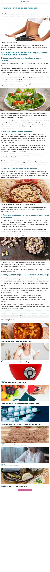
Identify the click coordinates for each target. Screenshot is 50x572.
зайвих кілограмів (11, 158)
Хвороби (3, 381)
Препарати (3, 422)
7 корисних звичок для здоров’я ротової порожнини (17, 362)
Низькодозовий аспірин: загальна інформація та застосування (20, 424)
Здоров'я (3, 360)
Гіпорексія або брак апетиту (10, 465)
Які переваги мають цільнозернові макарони (15, 445)
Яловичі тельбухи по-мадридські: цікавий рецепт (16, 341)
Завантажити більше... (25, 490)
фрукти (29, 288)
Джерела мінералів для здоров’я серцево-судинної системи (20, 403)
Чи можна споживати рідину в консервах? (14, 486)
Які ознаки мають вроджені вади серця (13, 382)
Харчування (3, 402)
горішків (28, 262)
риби (30, 83)
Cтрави (2, 339)
